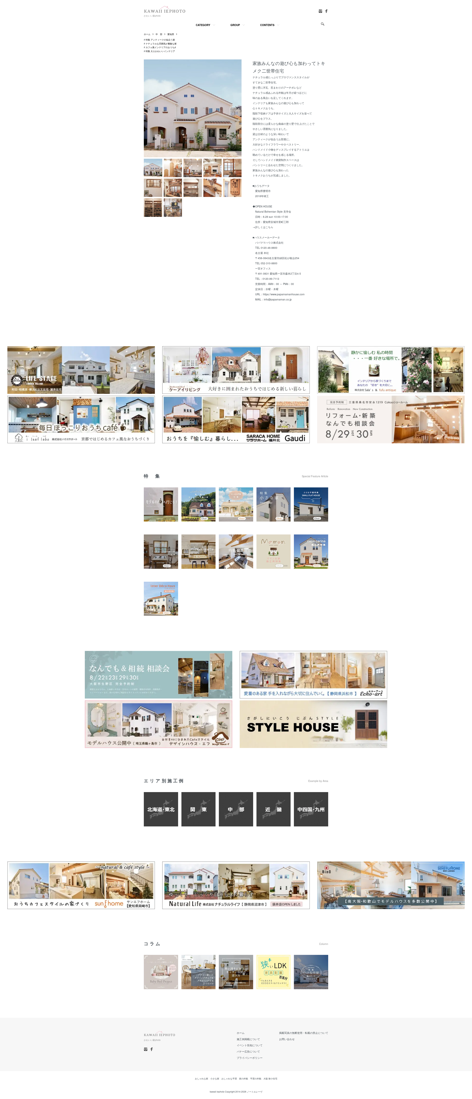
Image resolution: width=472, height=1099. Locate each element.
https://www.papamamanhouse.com (284, 294)
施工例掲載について (248, 1039)
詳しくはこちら (264, 227)
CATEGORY (203, 25)
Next (236, 108)
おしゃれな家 (201, 1078)
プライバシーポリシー (250, 1058)
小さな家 (214, 1078)
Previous (149, 108)
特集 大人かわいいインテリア (160, 51)
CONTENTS (267, 25)
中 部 (159, 34)
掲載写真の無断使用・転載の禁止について (303, 1033)
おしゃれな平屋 (229, 1078)
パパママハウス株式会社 (269, 242)
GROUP (235, 25)
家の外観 (243, 1078)
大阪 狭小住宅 (270, 1078)
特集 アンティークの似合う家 (160, 39)
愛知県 (170, 34)
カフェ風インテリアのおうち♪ (161, 47)
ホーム (147, 34)
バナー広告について (248, 1051)
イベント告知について (250, 1045)
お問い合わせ (287, 1039)
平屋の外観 (255, 1078)
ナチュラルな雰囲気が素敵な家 (161, 43)
